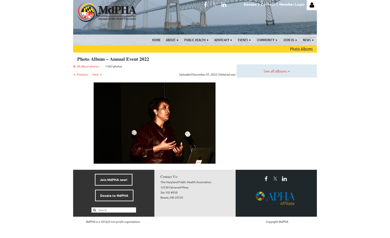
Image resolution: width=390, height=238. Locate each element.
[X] (215, 4)
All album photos (88, 66)
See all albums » (277, 71)
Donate (250, 4)
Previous (82, 74)
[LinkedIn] (224, 4)
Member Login (292, 4)
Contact (268, 4)
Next (95, 74)
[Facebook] (205, 4)
